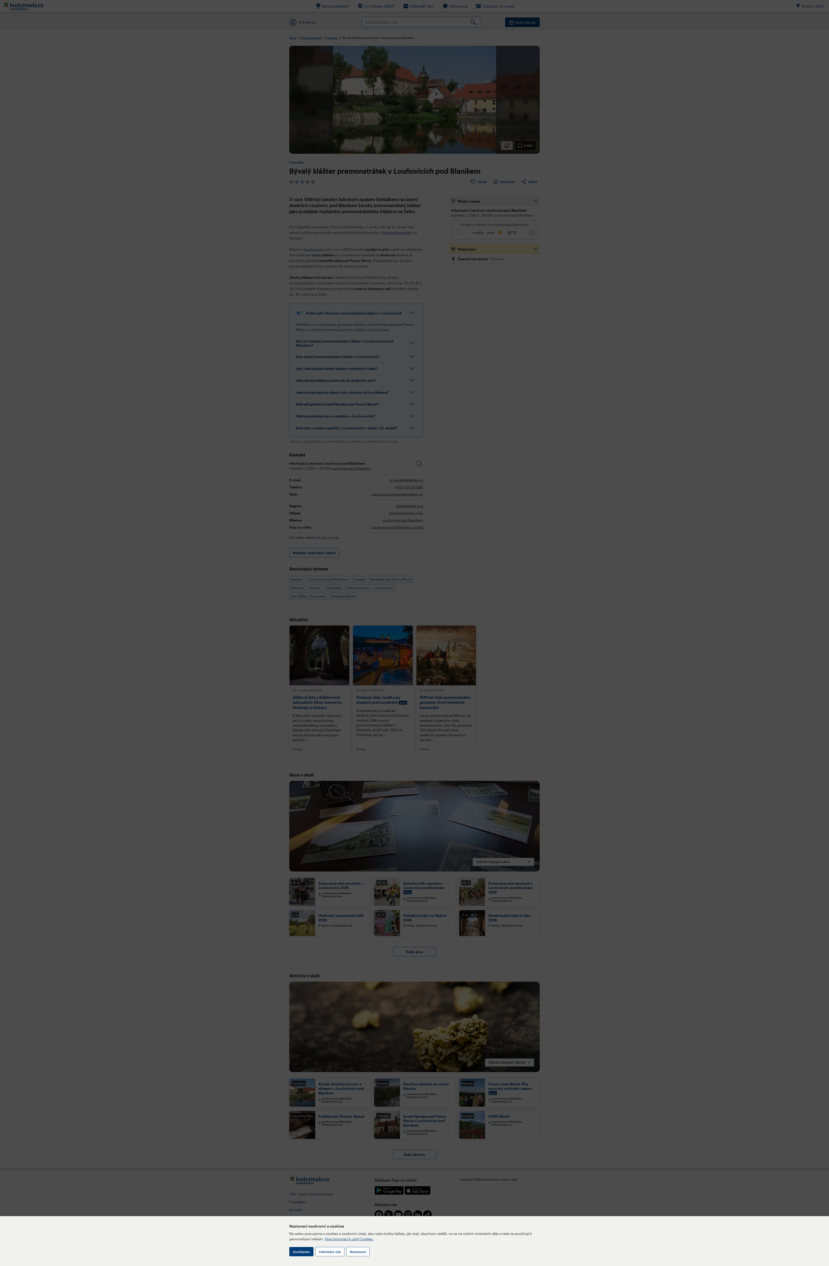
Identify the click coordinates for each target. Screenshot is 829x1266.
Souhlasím (301, 1252)
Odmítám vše (330, 1252)
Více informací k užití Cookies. (349, 1239)
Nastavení (358, 1252)
